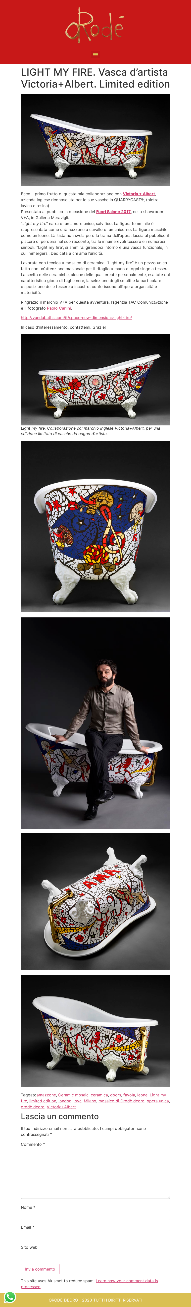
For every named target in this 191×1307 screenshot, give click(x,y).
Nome (28, 1207)
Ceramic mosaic (73, 1094)
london (64, 1100)
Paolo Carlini (59, 308)
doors (115, 1094)
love (78, 1100)
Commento (33, 1144)
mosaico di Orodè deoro (121, 1100)
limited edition (42, 1100)
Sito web (29, 1247)
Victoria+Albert (61, 1106)
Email (27, 1227)
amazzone (46, 1094)
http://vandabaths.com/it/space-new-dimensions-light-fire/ (76, 317)
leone (142, 1094)
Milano (90, 1100)
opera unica (158, 1100)
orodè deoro (33, 1106)
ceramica (99, 1094)
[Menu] (95, 54)
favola (129, 1094)
